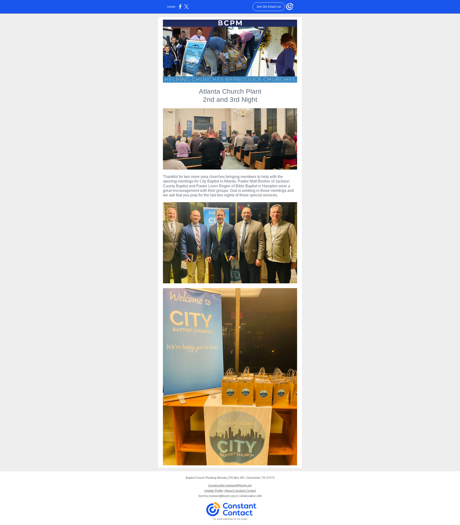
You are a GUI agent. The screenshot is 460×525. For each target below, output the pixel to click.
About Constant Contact (240, 490)
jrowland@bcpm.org (222, 496)
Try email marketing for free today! (230, 519)
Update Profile (213, 490)
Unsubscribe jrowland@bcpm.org (230, 485)
